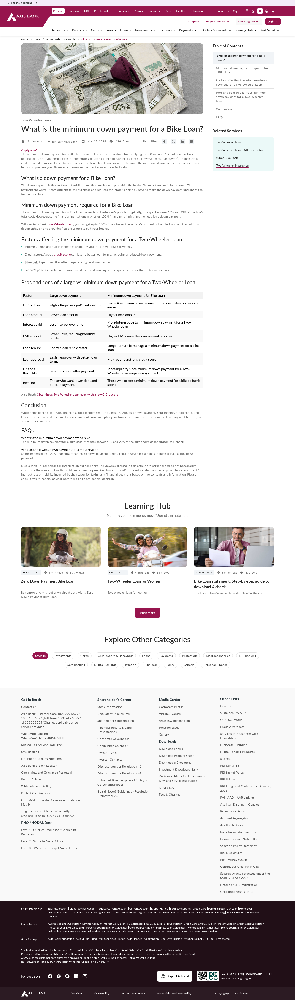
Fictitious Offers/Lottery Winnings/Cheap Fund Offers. (72, 961)
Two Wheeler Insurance (232, 165)
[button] (237, 11)
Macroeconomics (218, 655)
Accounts (58, 30)
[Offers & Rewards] (230, 30)
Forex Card (55, 916)
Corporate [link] (154, 11)
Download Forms (171, 748)
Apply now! (29, 150)
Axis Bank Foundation (61, 938)
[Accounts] (67, 30)
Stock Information (109, 707)
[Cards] (101, 30)
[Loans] (131, 30)
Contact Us (28, 707)
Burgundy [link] (123, 11)
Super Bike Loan (227, 158)
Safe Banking (76, 665)
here (184, 515)
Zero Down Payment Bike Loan (47, 581)
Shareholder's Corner (114, 699)
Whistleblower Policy (36, 786)
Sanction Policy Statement (238, 846)
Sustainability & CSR (234, 713)
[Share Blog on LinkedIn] (182, 141)
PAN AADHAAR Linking (237, 797)
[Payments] (195, 30)
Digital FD (157, 908)
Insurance (165, 30)
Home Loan (246, 908)
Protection (189, 655)
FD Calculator (135, 923)
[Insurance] (175, 30)
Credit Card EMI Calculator (200, 923)
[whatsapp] (253, 11)
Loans (124, 30)
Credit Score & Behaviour (115, 655)
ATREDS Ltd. (206, 938)
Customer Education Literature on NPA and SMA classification (182, 778)
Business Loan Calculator (171, 927)
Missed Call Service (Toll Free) (42, 745)
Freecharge (223, 938)
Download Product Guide (176, 755)
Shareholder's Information (115, 720)
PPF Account (128, 912)
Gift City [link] (181, 11)
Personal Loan (216, 908)
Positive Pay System (234, 859)
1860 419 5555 (68, 718)
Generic (189, 665)
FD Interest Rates (180, 908)
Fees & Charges (169, 794)
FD (167, 908)
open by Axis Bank (192, 912)
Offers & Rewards (215, 30)
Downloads (167, 741)
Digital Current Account (113, 908)
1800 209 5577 (67, 714)
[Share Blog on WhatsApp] (191, 141)
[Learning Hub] (255, 30)
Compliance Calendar (112, 745)
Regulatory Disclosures (113, 714)
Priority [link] (138, 11)
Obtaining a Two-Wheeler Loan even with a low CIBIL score (77, 394)
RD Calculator (153, 923)
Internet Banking (215, 912)
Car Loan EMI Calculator (149, 931)
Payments (186, 30)
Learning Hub (243, 30)
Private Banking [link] (103, 11)
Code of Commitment (132, 993)
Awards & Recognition (174, 720)
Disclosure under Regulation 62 (119, 773)
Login (271, 21)
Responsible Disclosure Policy (173, 993)
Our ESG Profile (231, 720)
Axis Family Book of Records (243, 912)
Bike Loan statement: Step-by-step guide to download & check (231, 584)
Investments (143, 30)
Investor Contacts (109, 759)
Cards (95, 30)
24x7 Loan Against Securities (102, 912)
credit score (62, 254)
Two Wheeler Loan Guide (60, 39)
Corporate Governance (113, 739)
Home (24, 39)
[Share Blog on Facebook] (164, 141)
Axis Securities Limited (112, 938)
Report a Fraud (178, 976)
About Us (223, 11)
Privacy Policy (101, 993)
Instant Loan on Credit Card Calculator (241, 923)
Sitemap (226, 758)
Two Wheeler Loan (229, 142)
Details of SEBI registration (239, 884)
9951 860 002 (64, 815)
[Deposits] (86, 30)
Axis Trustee (174, 938)
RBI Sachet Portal (232, 772)
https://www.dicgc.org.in (236, 978)
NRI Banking (247, 655)
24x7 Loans (76, 912)
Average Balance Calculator (64, 923)
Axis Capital (191, 938)
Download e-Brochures (175, 762)
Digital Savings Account (83, 908)
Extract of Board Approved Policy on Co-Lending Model (122, 782)
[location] (247, 11)
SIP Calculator (210, 931)
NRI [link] (86, 11)
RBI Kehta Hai (230, 765)
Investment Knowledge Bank (178, 769)
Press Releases (169, 727)
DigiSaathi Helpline (233, 745)
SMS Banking (30, 752)
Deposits (78, 30)
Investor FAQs (107, 752)
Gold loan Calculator (141, 927)
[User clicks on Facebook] (50, 976)
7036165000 (55, 738)
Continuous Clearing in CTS (239, 866)
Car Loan (232, 908)
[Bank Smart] (278, 30)
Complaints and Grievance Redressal (46, 772)
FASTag (175, 912)
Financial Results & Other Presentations (115, 730)
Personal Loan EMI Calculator (66, 927)
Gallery (164, 734)
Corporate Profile (171, 707)
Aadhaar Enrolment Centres (239, 804)
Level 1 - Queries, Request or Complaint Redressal (48, 832)
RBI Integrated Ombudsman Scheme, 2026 (245, 788)
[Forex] (116, 30)
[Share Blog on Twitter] (173, 141)
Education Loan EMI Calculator (67, 931)
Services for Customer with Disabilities (239, 736)
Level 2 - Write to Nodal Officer (43, 841)
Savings (40, 655)
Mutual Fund (161, 912)
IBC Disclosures (231, 853)
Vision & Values (170, 714)
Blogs (37, 39)
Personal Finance (216, 665)
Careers (225, 706)
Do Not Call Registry (35, 793)
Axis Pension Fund (155, 938)
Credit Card (200, 908)
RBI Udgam (228, 779)
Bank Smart (267, 30)
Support (193, 21)
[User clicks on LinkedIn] (76, 976)
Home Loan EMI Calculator (203, 927)
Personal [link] (58, 11)
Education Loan (58, 912)
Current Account (139, 908)
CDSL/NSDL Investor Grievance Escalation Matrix (50, 802)
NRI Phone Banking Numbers (41, 758)
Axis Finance (134, 938)
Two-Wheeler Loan (60, 224)
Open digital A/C (248, 21)
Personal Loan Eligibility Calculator (107, 927)
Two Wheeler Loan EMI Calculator (239, 150)
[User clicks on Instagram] (84, 976)
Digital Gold (145, 912)
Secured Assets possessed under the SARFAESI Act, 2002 (245, 876)
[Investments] (154, 30)
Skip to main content (20, 2)
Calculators (29, 924)
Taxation (130, 665)
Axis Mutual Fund (86, 938)
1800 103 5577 (31, 718)
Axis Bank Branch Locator (39, 765)
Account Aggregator (234, 818)
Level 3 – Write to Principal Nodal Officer (50, 848)
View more (147, 613)
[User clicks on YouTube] (67, 976)
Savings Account (58, 908)
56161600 (45, 815)
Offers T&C (166, 787)
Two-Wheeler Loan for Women (134, 581)
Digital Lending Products (237, 752)
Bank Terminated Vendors (238, 832)
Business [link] (74, 11)
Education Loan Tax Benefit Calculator (110, 931)
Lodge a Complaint (217, 21)
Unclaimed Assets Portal (237, 891)
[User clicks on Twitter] (58, 976)
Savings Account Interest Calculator (103, 923)
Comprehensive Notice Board (240, 839)
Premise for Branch (233, 811)
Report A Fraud (32, 779)
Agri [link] (168, 11)
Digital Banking (105, 665)
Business (151, 665)
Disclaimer (76, 993)
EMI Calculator (173, 923)
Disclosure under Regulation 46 (119, 766)
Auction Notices (231, 825)
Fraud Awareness (232, 726)
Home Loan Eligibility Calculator (240, 927)
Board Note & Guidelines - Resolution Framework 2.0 (123, 794)
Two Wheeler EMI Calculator (183, 931)
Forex (109, 30)
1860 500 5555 (31, 722)
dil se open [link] (197, 11)
